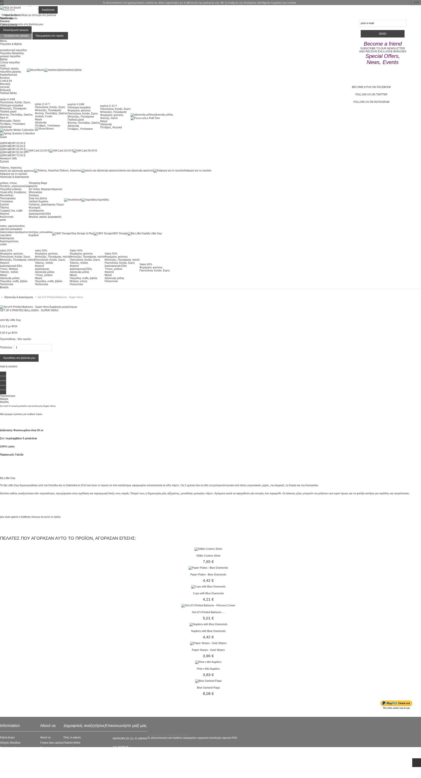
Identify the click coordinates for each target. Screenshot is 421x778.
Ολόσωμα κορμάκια (11, 105)
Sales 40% (76, 250)
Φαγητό (4, 213)
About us (45, 737)
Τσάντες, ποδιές (9, 272)
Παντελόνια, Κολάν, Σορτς (15, 102)
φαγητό (33, 186)
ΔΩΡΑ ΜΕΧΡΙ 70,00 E (12, 155)
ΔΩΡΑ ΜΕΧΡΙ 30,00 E (12, 146)
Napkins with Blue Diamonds (208, 631)
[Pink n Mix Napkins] (208, 662)
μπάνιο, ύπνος (8, 183)
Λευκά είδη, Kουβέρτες (13, 192)
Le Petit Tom (152, 118)
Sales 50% (111, 253)
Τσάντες (4, 207)
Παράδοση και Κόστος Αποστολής (20, 758)
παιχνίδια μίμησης (10, 71)
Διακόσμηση (42, 269)
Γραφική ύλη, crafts (11, 210)
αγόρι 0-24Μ (7, 99)
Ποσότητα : (6, 347)
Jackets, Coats (43, 116)
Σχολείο (4, 204)
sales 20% (6, 250)
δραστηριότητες (9, 241)
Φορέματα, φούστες (79, 110)
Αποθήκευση (36, 210)
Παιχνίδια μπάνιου (11, 189)
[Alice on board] (10, 7)
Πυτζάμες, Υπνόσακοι (12, 123)
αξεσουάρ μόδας (163, 114)
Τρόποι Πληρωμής (11, 769)
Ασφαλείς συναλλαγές (12, 753)
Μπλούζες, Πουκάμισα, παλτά (17, 259)
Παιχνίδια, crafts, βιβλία (13, 281)
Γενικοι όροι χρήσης (52, 742)
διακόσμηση (7, 238)
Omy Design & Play (82, 233)
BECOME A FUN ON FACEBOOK (371, 87)
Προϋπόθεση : (8, 339)
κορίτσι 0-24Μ (76, 104)
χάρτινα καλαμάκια (11, 229)
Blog (43, 748)
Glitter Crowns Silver (208, 555)
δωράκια (34, 235)
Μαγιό (38, 119)
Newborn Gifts (8, 158)
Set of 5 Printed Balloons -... (208, 612)
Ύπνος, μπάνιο (44, 275)
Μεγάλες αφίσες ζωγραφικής (45, 216)
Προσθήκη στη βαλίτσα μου (19, 358)
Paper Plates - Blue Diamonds (208, 574)
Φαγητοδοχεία (72, 748)
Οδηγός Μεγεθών (10, 742)
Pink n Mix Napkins (208, 668)
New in (4, 117)
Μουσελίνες (7, 195)
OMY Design (120, 233)
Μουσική (5, 83)
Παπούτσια (6, 284)
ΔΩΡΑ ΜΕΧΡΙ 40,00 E (12, 149)
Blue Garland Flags (208, 687)
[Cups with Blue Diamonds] (208, 586)
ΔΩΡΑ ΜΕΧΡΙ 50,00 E (12, 152)
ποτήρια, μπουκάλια (40, 232)
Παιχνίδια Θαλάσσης (12, 53)
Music (40, 69)
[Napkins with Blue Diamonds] (208, 624)
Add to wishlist (8, 366)
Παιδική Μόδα (72, 742)
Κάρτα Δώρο (7, 737)
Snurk (78, 199)
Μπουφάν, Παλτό (10, 120)
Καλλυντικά (6, 216)
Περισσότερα (7, 395)
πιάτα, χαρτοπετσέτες (12, 226)
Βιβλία (3, 59)
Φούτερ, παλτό (109, 118)
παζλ (3, 65)
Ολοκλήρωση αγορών (16, 30)
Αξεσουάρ (6, 126)
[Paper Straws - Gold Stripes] (208, 643)
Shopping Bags (38, 183)
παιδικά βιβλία (73, 69)
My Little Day (154, 233)
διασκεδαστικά (8, 74)
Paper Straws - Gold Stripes (208, 650)
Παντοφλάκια (8, 198)
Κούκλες (5, 77)
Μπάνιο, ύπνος (78, 281)
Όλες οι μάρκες (72, 737)
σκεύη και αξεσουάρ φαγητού (17, 170)
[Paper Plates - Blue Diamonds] (208, 567)
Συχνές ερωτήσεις (10, 748)
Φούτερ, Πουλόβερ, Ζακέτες (16, 114)
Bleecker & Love (73, 758)
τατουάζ (4, 87)
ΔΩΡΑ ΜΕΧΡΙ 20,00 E (12, 143)
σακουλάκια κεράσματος (14, 232)
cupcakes (5, 235)
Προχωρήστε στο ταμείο (50, 35)
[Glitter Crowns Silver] (208, 548)
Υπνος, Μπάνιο (9, 269)
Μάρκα (4, 399)
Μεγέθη (4, 402)
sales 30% (41, 250)
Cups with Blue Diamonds (208, 593)
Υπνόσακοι (6, 201)
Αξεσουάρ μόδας (10, 278)
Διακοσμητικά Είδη (40, 213)
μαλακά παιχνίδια (10, 56)
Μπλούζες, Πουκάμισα (13, 108)
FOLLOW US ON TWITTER (371, 94)
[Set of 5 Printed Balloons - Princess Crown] (208, 605)
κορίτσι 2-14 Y (108, 105)
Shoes (50, 128)
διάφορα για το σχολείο (13, 173)
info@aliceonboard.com (127, 754)
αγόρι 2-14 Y (42, 104)
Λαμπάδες (103, 199)
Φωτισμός (35, 207)
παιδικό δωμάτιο (38, 201)
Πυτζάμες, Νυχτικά (111, 127)
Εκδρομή (5, 90)
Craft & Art (6, 80)
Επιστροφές (7, 763)
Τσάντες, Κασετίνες (11, 167)
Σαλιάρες (34, 195)
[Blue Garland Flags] (208, 680)
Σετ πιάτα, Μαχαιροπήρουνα (45, 189)
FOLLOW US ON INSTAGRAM (371, 101)
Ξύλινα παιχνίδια (10, 62)
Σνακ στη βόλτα (38, 198)
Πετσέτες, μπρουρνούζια (14, 186)
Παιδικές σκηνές (9, 68)
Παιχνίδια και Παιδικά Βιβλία (80, 763)
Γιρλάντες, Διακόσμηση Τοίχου (46, 204)
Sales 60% (145, 264)
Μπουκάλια (35, 192)
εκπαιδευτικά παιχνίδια (13, 50)
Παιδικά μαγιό (8, 111)
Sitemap (5, 774)
